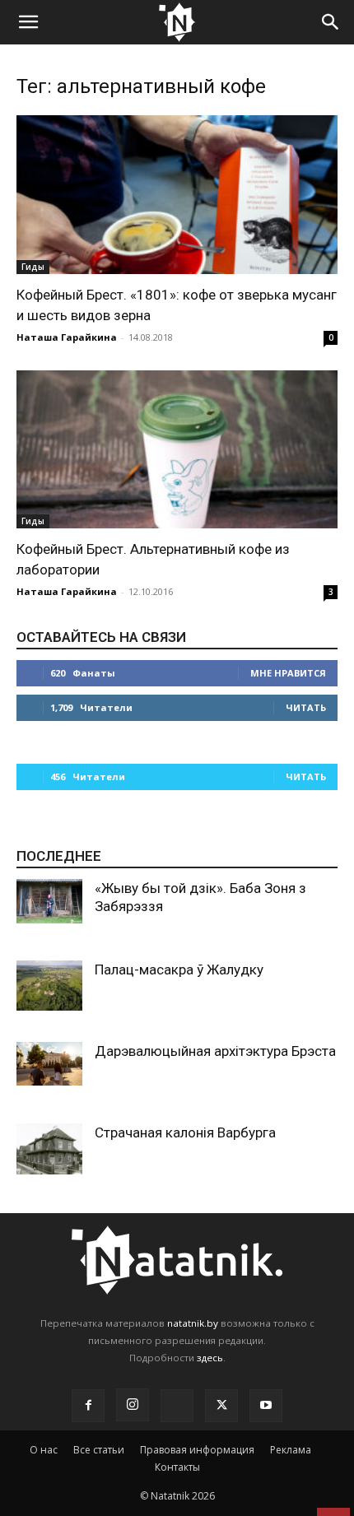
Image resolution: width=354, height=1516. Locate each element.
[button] (28, 22)
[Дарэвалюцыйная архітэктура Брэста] (49, 1064)
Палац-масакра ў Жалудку (179, 969)
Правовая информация (197, 1450)
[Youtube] (265, 1405)
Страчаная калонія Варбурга (185, 1132)
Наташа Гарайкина (66, 337)
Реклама (290, 1450)
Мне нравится (288, 673)
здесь (210, 1357)
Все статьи (98, 1450)
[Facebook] (88, 1405)
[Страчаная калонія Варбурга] (49, 1148)
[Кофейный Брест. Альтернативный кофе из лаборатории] (177, 449)
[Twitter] (221, 1405)
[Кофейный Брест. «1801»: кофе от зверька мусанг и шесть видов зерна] (177, 194)
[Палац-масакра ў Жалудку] (49, 985)
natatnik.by (192, 1323)
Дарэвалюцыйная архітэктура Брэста (215, 1051)
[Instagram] (132, 1404)
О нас (44, 1450)
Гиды (32, 266)
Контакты (177, 1467)
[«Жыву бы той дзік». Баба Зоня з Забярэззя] (49, 901)
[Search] (331, 22)
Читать (306, 707)
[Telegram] (177, 1405)
